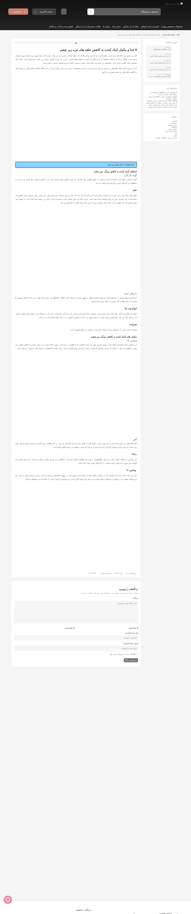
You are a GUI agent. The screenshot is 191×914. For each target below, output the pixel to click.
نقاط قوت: (132, 628)
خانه (178, 35)
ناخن (175, 136)
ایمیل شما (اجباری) (131, 643)
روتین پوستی (172, 125)
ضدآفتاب (174, 127)
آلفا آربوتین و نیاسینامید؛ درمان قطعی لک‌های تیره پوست (159, 76)
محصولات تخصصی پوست (172, 26)
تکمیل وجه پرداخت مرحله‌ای (61, 26)
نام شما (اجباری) (131, 633)
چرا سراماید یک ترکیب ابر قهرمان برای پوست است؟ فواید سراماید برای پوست (162, 106)
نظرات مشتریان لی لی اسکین (88, 26)
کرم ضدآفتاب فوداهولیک (162, 49)
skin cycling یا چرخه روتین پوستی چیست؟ (161, 101)
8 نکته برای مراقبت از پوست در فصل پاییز (162, 103)
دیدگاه (135, 598)
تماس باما (116, 26)
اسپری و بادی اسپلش (150, 26)
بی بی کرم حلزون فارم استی (160, 56)
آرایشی (174, 121)
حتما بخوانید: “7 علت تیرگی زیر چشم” (120, 165)
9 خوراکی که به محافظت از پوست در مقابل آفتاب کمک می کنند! (163, 93)
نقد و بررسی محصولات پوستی (166, 138)
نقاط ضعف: (68, 628)
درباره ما (106, 26)
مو (176, 133)
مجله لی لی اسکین (131, 26)
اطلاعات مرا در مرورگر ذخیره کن (123, 654)
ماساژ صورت (172, 129)
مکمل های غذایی (168, 35)
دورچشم (174, 123)
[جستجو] (91, 12)
